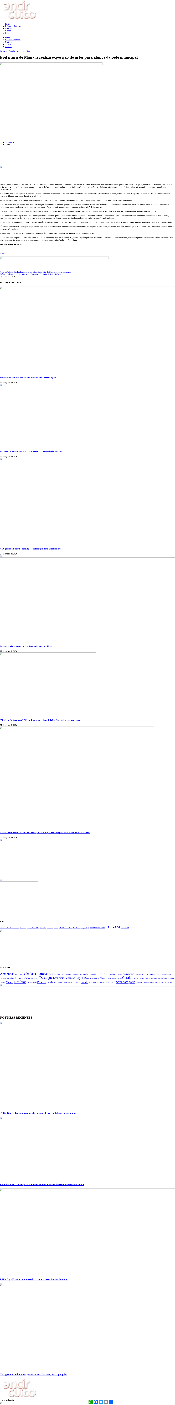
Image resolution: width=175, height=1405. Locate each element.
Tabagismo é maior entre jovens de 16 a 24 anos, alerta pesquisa (33, 1374)
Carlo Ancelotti (91, 974)
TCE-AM (113, 927)
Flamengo (104, 978)
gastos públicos (31, 928)
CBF (99, 974)
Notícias (8, 28)
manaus (56, 928)
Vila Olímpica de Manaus (163, 982)
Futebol (119, 978)
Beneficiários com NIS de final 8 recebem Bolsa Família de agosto (28, 377)
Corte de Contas (14, 928)
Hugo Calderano (150, 978)
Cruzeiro (36, 978)
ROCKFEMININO (99, 928)
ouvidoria (69, 928)
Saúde (84, 982)
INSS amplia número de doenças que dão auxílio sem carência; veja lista (31, 451)
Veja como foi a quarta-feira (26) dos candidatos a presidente (26, 646)
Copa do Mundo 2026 (151, 974)
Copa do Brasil (139, 974)
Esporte (81, 978)
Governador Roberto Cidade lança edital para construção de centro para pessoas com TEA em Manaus (45, 832)
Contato (8, 33)
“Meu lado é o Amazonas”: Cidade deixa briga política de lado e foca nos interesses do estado (40, 720)
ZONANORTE (125, 928)
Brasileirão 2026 (66, 974)
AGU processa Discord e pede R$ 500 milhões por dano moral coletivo (30, 549)
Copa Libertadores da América (22, 978)
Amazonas (7, 974)
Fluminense (112, 978)
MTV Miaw (62, 928)
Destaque (46, 978)
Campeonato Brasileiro (79, 974)
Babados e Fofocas (12, 26)
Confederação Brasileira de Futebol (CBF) (117, 974)
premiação (86, 928)
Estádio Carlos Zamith (92, 978)
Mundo (9, 982)
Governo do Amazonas (137, 978)
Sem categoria (125, 982)
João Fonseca (159, 978)
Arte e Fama (18, 974)
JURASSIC (43, 928)
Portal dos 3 (52, 982)
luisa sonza (50, 928)
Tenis (144, 982)
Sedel (90, 982)
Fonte (2, 253)
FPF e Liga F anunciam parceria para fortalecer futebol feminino (34, 1279)
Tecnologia (139, 982)
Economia (58, 977)
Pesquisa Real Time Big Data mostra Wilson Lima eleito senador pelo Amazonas (42, 1184)
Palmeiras (30, 982)
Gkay (37, 928)
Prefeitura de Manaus (65, 982)
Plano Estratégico (78, 928)
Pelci (35, 982)
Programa (77, 982)
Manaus (166, 978)
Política (41, 982)
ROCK (92, 928)
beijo (1, 928)
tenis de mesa (150, 982)
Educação (70, 977)
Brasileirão (57, 974)
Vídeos (8, 31)
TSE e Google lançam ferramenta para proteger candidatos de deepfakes (38, 1113)
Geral (126, 978)
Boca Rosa (6, 928)
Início (7, 24)
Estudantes (23, 928)
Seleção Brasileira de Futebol (104, 982)
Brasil (51, 974)
